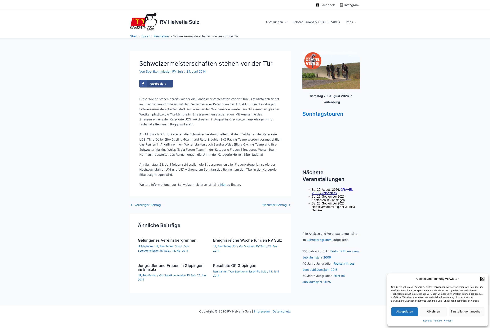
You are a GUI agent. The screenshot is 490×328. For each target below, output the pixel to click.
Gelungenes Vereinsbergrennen (167, 240)
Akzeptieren (404, 311)
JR (156, 246)
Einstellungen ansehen (466, 311)
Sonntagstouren (322, 114)
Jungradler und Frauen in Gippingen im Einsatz (170, 267)
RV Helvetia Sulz (179, 22)
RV (234, 246)
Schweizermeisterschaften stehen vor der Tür (206, 63)
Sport (178, 246)
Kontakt (427, 320)
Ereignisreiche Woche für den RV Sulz (247, 240)
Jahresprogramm (319, 240)
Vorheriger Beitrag (146, 204)
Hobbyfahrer (146, 246)
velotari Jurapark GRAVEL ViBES (316, 22)
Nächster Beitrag (276, 204)
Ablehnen (433, 311)
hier (223, 184)
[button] (482, 279)
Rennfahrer (166, 246)
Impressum (262, 311)
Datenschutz (282, 311)
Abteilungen (274, 22)
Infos (349, 22)
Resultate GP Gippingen (234, 265)
